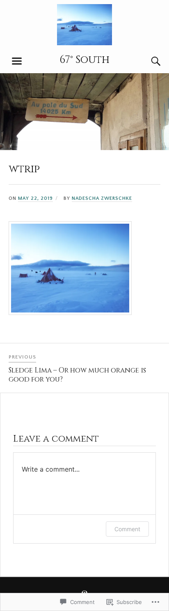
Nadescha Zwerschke (102, 198)
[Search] (147, 61)
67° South (84, 60)
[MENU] (17, 61)
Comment (127, 528)
